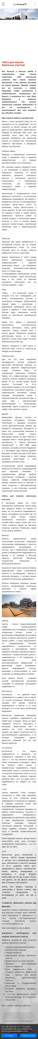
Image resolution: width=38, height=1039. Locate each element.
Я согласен (9, 1036)
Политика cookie (28, 1036)
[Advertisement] (19, 42)
